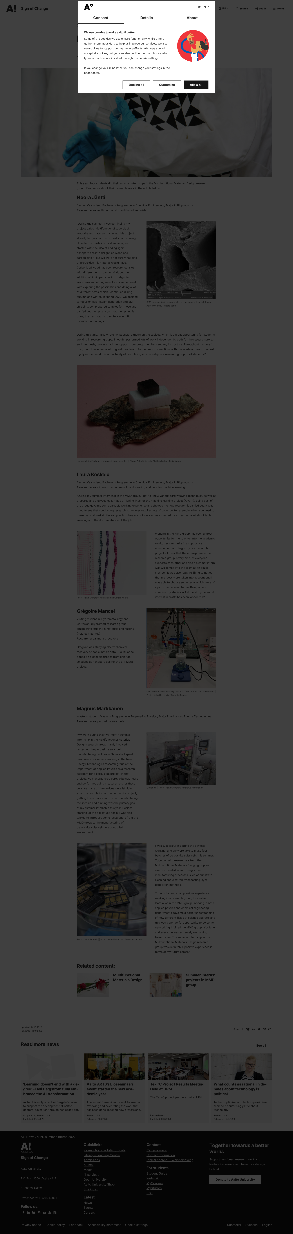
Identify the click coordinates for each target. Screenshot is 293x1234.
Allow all (196, 85)
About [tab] (192, 18)
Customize (167, 85)
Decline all (136, 85)
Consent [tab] (100, 18)
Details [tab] (146, 18)
